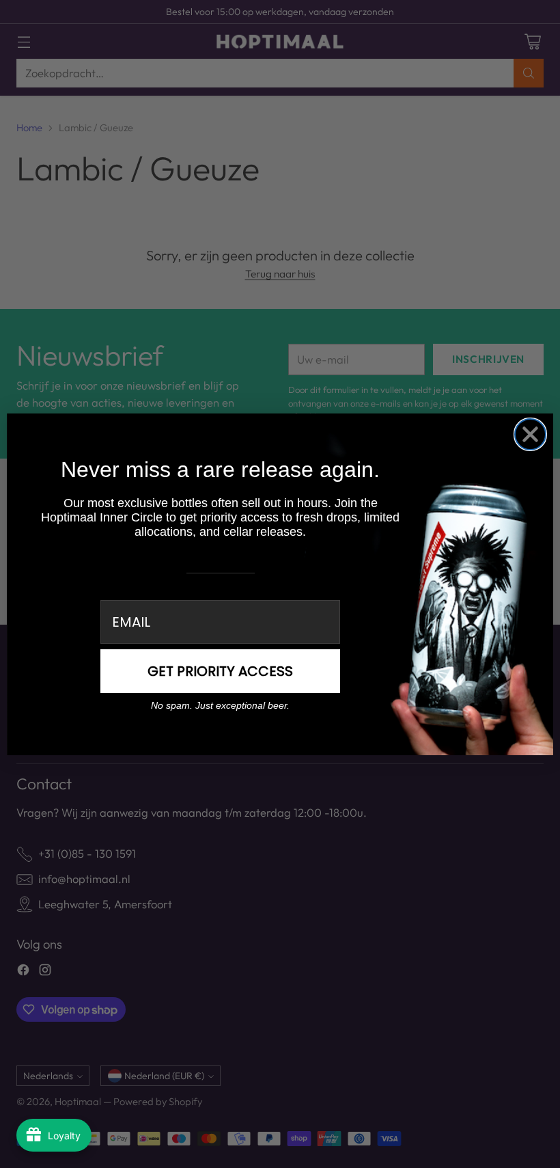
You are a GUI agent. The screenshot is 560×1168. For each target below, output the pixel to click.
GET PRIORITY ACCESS (220, 671)
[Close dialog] (530, 434)
